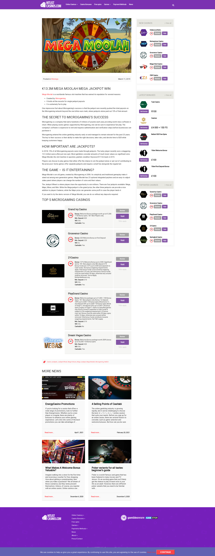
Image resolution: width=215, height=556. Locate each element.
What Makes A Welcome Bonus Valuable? (62, 469)
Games (107, 4)
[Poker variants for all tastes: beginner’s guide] (109, 451)
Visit (122, 216)
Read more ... (49, 432)
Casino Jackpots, (52, 362)
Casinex (154, 118)
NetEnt (106, 362)
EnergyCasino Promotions (60, 404)
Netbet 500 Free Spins (159, 134)
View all (168, 23)
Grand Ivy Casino (77, 209)
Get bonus (143, 111)
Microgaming (60, 98)
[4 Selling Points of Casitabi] (109, 388)
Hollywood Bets (155, 30)
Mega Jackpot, (81, 362)
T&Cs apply (122, 221)
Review (122, 211)
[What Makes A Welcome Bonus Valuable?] (63, 451)
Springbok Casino (156, 237)
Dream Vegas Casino (79, 335)
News (131, 4)
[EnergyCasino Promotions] (63, 388)
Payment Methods (119, 4)
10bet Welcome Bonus (159, 150)
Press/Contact (77, 539)
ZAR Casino (154, 75)
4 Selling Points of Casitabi (107, 404)
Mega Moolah (47, 94)
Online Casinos (71, 4)
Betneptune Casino (156, 41)
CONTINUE (165, 552)
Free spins (97, 4)
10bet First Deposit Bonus (160, 166)
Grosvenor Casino (78, 233)
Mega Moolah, (91, 362)
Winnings (54, 79)
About (74, 535)
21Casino (73, 257)
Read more (151, 552)
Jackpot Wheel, (63, 362)
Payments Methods (79, 529)
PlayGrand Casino (78, 293)
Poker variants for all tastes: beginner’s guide (107, 469)
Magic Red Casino (156, 64)
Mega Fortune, (72, 362)
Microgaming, (100, 362)
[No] (212, 552)
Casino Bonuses (86, 4)
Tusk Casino (155, 102)
